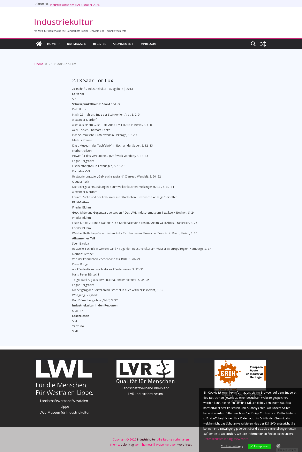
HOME (51, 44)
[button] (58, 44)
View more (241, 439)
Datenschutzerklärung (218, 439)
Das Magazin (76, 44)
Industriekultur (63, 21)
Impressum (148, 44)
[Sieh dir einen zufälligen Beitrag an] (263, 44)
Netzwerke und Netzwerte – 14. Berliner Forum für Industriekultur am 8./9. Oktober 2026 (84, 5)
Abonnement (123, 44)
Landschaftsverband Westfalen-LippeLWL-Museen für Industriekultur (64, 406)
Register (99, 44)
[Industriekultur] (39, 44)
